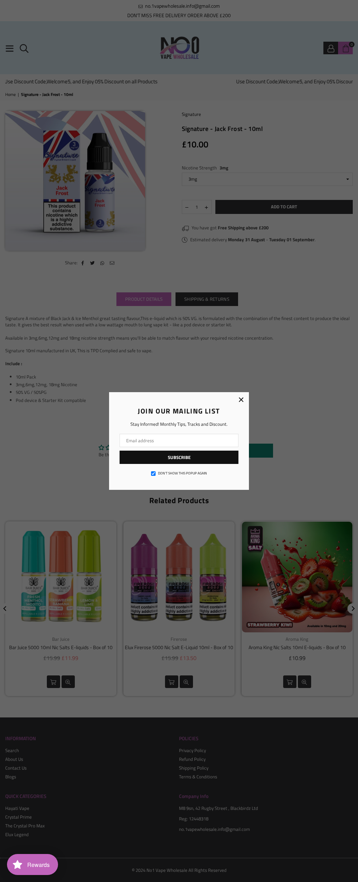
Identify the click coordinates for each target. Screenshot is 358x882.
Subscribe (179, 457)
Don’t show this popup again (182, 473)
